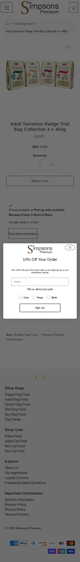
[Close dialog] (70, 248)
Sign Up (40, 308)
